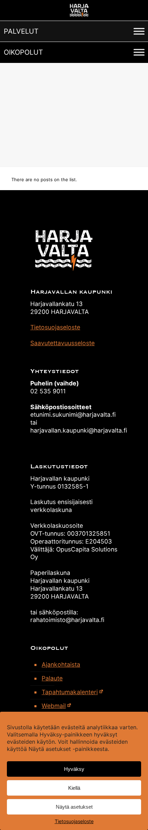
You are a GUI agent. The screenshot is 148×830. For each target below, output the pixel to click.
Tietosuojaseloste (74, 821)
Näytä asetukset (74, 807)
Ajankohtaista (61, 664)
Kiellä (74, 788)
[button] (21, 31)
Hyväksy (74, 769)
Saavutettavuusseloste (62, 343)
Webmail (54, 705)
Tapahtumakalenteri (70, 692)
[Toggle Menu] (139, 31)
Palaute (52, 678)
